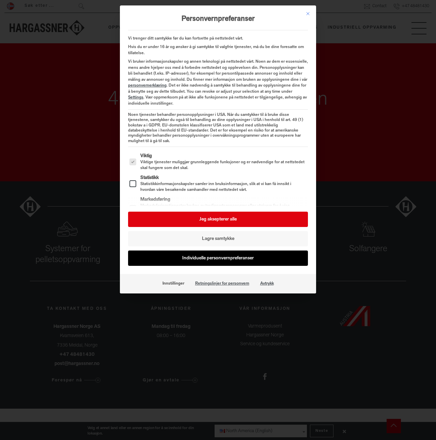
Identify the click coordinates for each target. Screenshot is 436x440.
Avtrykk (267, 284)
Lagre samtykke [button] (218, 238)
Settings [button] (135, 97)
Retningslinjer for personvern (222, 284)
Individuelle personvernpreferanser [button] (218, 258)
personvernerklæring (147, 86)
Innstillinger (173, 284)
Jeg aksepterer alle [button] (218, 219)
